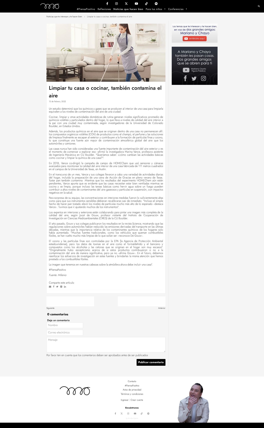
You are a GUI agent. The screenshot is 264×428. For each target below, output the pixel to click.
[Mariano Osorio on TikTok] (146, 4)
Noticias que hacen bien (128, 9)
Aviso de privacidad (132, 389)
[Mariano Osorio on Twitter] (126, 4)
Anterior (161, 308)
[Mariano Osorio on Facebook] (107, 4)
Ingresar (124, 400)
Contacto (132, 381)
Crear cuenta (137, 400)
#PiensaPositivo (86, 9)
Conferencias (176, 9)
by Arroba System (132, 418)
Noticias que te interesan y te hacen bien (64, 16)
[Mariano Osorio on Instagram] (116, 4)
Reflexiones (104, 9)
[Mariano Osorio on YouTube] (136, 4)
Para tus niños (154, 9)
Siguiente (50, 308)
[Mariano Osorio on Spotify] (156, 4)
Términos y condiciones (132, 394)
